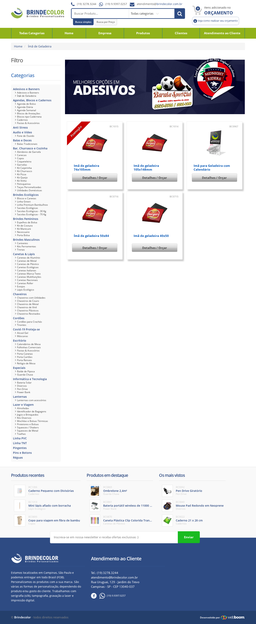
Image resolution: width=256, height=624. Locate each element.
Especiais (19, 368)
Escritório (19, 340)
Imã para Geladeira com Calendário (212, 167)
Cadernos (22, 120)
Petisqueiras (24, 184)
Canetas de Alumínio (28, 257)
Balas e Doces (22, 140)
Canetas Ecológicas (28, 267)
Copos (20, 158)
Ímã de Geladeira (26, 96)
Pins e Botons (22, 453)
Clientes (181, 33)
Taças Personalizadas (29, 187)
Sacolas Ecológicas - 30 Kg (31, 211)
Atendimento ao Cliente (222, 33)
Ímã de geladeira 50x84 (91, 236)
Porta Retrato (24, 360)
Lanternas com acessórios (31, 400)
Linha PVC (20, 438)
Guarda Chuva (25, 374)
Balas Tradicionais (27, 144)
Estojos (21, 286)
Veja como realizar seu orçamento (217, 20)
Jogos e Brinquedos (27, 414)
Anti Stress (20, 127)
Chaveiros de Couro (28, 301)
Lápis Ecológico (25, 289)
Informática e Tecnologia (30, 379)
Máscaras (22, 336)
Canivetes (22, 243)
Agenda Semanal (26, 110)
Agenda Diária (25, 107)
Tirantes (21, 325)
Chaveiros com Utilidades (31, 297)
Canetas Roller (25, 283)
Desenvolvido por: (210, 617)
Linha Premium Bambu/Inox (32, 204)
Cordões (18, 318)
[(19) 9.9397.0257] (101, 596)
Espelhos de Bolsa (27, 222)
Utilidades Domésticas (29, 190)
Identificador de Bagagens (31, 411)
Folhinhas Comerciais (29, 347)
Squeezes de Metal (27, 430)
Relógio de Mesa (26, 363)
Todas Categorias (31, 33)
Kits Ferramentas (26, 246)
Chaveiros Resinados (28, 313)
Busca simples (83, 22)
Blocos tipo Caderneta (29, 116)
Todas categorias (142, 13)
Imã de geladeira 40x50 (151, 236)
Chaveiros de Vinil (27, 307)
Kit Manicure (24, 228)
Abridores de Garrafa (29, 152)
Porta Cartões (24, 357)
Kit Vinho (22, 180)
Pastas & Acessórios (28, 123)
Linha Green (24, 201)
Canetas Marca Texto (29, 273)
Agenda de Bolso (26, 104)
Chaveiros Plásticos (28, 310)
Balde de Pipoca (26, 371)
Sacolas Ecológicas (27, 208)
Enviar (189, 537)
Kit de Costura (25, 225)
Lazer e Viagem (23, 405)
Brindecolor (22, 617)
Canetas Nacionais (27, 280)
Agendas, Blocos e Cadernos (32, 100)
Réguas (18, 457)
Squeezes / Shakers (28, 427)
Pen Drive (22, 389)
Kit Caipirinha (24, 168)
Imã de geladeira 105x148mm (146, 167)
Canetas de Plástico (28, 264)
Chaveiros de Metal (28, 304)
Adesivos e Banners (26, 89)
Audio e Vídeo (22, 132)
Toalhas (21, 434)
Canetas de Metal (27, 261)
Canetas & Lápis (24, 254)
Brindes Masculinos (26, 240)
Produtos (143, 33)
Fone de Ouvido (25, 136)
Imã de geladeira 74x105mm (86, 167)
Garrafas (22, 164)
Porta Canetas (25, 353)
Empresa (104, 33)
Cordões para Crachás (29, 321)
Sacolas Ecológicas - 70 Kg (31, 214)
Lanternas (20, 397)
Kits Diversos (24, 418)
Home (69, 33)
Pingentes (20, 448)
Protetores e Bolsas (28, 424)
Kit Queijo (22, 177)
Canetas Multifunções (29, 277)
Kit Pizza (21, 174)
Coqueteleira (24, 161)
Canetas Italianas (26, 270)
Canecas (22, 155)
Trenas (21, 249)
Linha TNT (20, 443)
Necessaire (23, 232)
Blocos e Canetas (26, 198)
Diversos (22, 385)
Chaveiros (20, 294)
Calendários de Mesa (29, 344)
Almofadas (23, 408)
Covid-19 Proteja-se (26, 329)
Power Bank (23, 392)
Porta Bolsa (23, 235)
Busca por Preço (106, 22)
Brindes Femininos (25, 219)
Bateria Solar (24, 382)
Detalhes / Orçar (94, 178)
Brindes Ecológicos (26, 195)
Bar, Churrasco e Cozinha (30, 148)
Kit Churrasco (24, 171)
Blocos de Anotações (28, 113)
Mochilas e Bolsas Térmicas (32, 421)
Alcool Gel (22, 333)
